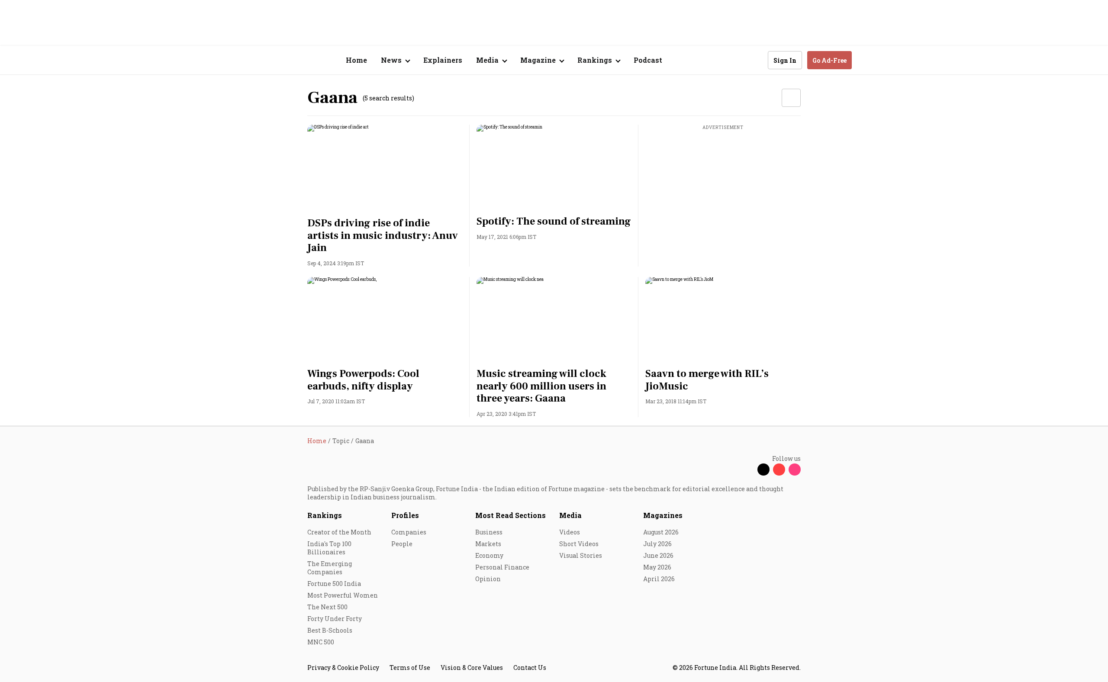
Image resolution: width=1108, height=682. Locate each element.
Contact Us (529, 667)
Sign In (784, 60)
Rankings (324, 515)
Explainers (442, 59)
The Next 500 (327, 607)
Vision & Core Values (472, 667)
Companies (408, 532)
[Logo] (303, 60)
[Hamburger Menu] (261, 60)
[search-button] (755, 60)
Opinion (488, 579)
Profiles (405, 515)
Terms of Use (410, 667)
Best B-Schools (329, 630)
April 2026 (659, 579)
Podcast (648, 59)
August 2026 (661, 532)
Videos (569, 532)
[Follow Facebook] (748, 469)
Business (488, 532)
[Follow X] (763, 469)
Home (356, 59)
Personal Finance (502, 567)
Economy (489, 555)
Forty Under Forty (334, 618)
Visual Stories (580, 555)
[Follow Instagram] (795, 469)
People (401, 544)
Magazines (663, 515)
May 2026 (657, 567)
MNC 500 (320, 642)
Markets (488, 544)
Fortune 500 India (334, 583)
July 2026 (657, 544)
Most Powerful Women (342, 595)
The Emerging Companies (329, 568)
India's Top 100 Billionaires (329, 548)
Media (570, 515)
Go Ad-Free (829, 60)
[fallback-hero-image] (385, 168)
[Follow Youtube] (779, 469)
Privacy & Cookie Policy (343, 667)
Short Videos (579, 544)
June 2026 (658, 555)
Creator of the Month (339, 532)
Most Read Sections (510, 515)
